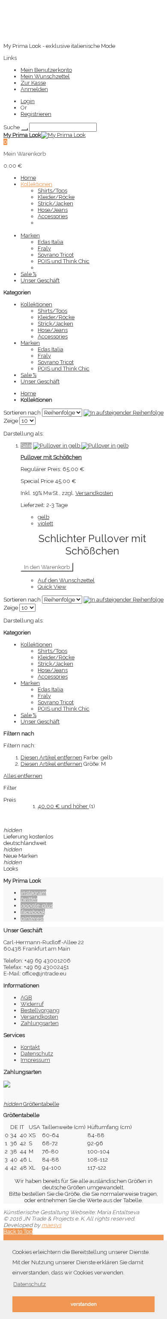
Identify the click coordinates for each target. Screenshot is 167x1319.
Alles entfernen (22, 776)
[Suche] (24, 129)
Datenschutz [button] (29, 1284)
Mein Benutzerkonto (46, 70)
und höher (63, 806)
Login (28, 101)
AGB (26, 997)
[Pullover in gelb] (80, 445)
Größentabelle (31, 1104)
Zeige (10, 421)
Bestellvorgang (40, 1010)
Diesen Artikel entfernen (51, 757)
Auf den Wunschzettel (66, 580)
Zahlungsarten (40, 1023)
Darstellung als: (23, 433)
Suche (11, 127)
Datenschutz (37, 1053)
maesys (51, 1225)
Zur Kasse (33, 83)
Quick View (52, 587)
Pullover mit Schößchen (51, 457)
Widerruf (32, 1004)
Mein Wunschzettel (45, 76)
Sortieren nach (22, 412)
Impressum (35, 1060)
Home (28, 393)
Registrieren (36, 114)
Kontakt (30, 1047)
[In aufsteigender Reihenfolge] (124, 412)
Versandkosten (94, 493)
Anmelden (34, 89)
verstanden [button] (84, 1304)
